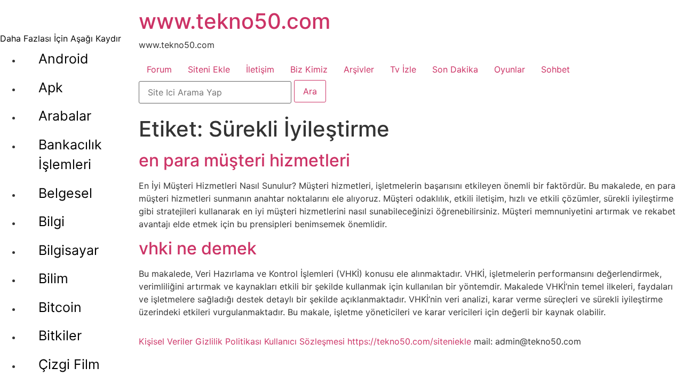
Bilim (53, 278)
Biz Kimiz (309, 69)
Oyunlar (509, 69)
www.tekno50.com (234, 21)
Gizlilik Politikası (228, 341)
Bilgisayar (68, 250)
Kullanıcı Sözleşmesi (304, 341)
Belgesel (65, 193)
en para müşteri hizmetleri (244, 160)
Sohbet (555, 69)
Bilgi (51, 221)
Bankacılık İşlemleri (70, 155)
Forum (159, 69)
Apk (50, 87)
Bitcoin (60, 307)
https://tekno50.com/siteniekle (409, 341)
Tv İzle (403, 69)
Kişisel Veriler (166, 341)
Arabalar (64, 116)
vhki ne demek (198, 248)
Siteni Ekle (209, 69)
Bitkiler (60, 335)
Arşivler (359, 69)
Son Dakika (455, 69)
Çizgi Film (69, 364)
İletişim (260, 69)
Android (63, 59)
